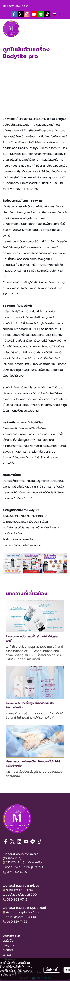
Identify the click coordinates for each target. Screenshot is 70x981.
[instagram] (27, 14)
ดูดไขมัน (8, 940)
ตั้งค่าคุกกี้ (52, 969)
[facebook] (14, 14)
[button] (58, 14)
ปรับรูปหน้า (9, 945)
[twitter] (21, 14)
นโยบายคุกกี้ (9, 974)
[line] (41, 14)
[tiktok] (47, 14)
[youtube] (34, 14)
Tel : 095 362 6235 (15, 6)
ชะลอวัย (8, 950)
